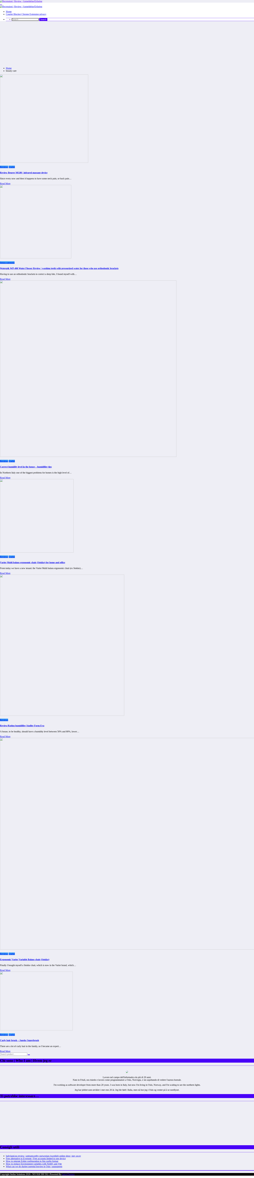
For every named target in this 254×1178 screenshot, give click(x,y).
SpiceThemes (68, 1174)
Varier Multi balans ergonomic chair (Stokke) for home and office (32, 562)
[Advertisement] (127, 44)
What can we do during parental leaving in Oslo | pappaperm (34, 1166)
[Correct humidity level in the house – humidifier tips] (88, 456)
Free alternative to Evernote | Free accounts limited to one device (36, 1158)
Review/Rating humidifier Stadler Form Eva (22, 725)
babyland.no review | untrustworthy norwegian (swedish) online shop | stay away (43, 1156)
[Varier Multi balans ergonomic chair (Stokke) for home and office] (36, 551)
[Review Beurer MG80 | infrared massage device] (44, 162)
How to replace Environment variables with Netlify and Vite (34, 1164)
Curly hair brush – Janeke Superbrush (19, 1040)
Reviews (4, 167)
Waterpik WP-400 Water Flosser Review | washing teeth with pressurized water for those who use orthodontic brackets (59, 268)
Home (9, 11)
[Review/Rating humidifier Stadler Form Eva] (62, 715)
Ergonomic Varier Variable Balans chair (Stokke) (24, 959)
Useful (12, 167)
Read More (5, 183)
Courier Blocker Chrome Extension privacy (26, 14)
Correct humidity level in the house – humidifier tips (26, 467)
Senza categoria (7, 262)
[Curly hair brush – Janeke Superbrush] (36, 1029)
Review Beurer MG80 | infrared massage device (23, 172)
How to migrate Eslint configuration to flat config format (32, 1161)
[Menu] (1, 4)
